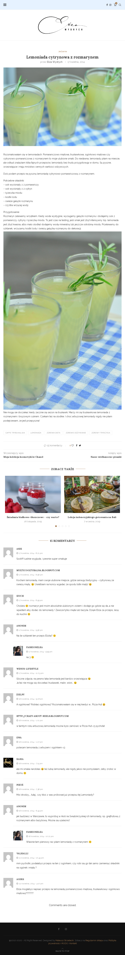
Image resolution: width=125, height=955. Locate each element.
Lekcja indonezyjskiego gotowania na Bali (92, 517)
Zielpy (20, 694)
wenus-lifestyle (27, 668)
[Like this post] (72, 445)
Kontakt (73, 943)
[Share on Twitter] (80, 445)
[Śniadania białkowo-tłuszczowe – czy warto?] (33, 494)
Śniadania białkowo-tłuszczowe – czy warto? (33, 517)
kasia (20, 759)
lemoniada (35, 433)
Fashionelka (34, 647)
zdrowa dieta (53, 433)
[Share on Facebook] (76, 445)
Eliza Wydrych (54, 62)
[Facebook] (107, 5)
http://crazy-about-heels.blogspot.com (42, 716)
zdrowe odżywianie (76, 433)
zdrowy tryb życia (100, 433)
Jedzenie (62, 51)
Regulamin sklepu (94, 940)
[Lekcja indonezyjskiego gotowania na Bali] (92, 494)
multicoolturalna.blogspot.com (38, 570)
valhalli (22, 853)
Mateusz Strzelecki (65, 940)
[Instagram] (110, 5)
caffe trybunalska (15, 433)
